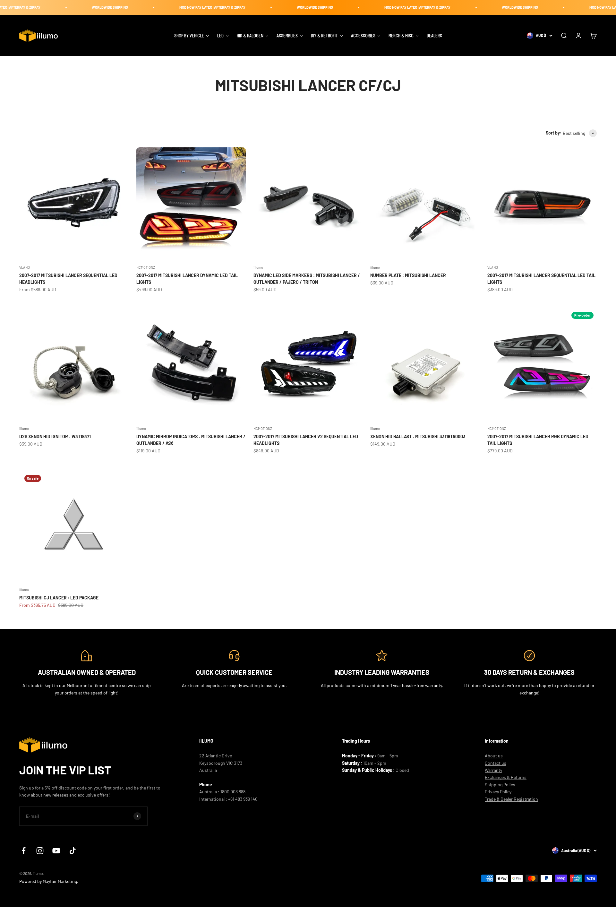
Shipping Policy (500, 784)
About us (494, 755)
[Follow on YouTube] (56, 850)
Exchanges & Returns (505, 777)
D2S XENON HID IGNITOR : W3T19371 (55, 436)
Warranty (493, 770)
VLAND (24, 267)
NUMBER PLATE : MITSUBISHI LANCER (408, 275)
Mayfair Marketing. (60, 881)
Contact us (495, 763)
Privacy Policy (498, 791)
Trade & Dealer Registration (511, 799)
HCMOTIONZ (145, 267)
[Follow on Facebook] (23, 850)
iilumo (258, 267)
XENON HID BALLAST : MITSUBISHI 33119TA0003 (418, 436)
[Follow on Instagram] (40, 850)
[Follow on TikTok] (72, 850)
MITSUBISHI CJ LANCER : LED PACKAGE (58, 597)
